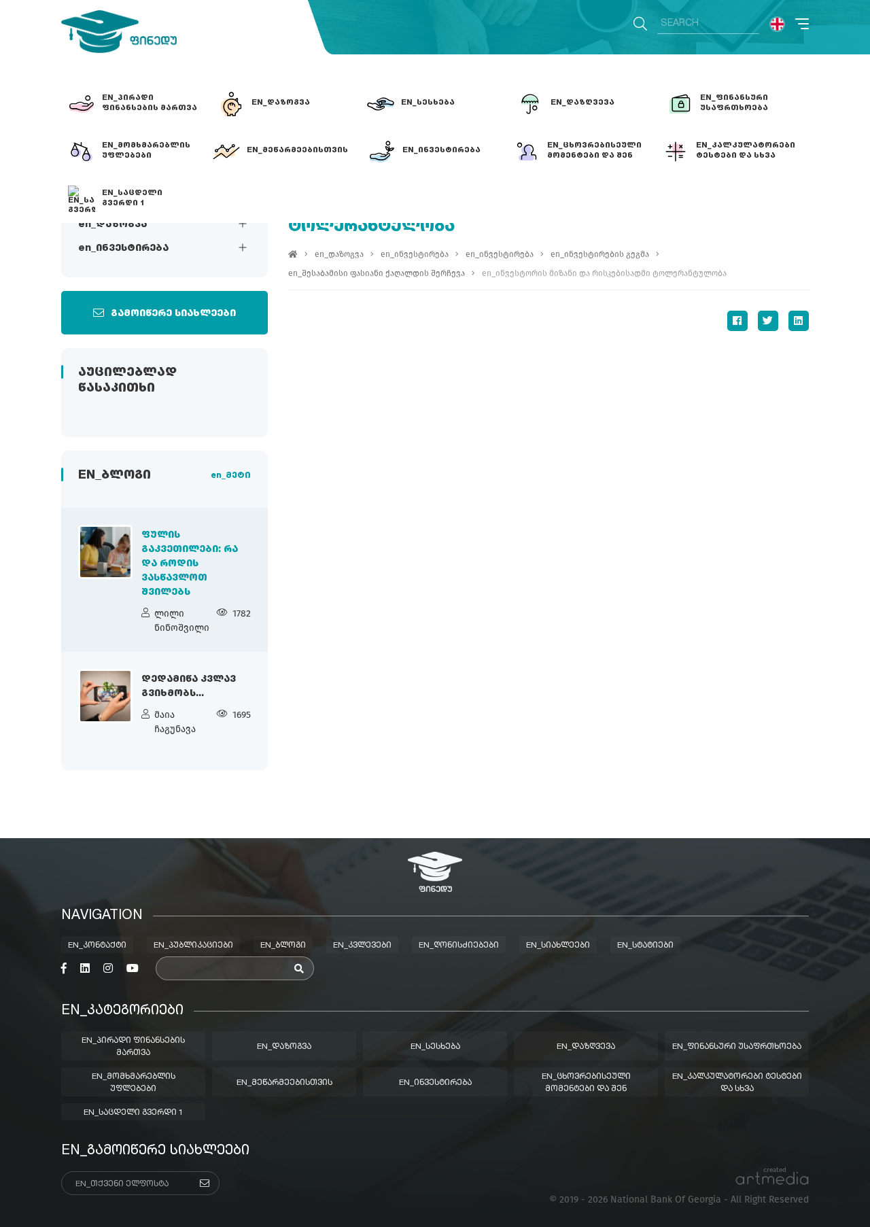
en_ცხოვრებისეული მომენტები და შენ (586, 1083)
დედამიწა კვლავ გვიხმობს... (188, 686)
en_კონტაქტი (97, 945)
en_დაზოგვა (112, 224)
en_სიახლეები (558, 945)
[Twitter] (768, 321)
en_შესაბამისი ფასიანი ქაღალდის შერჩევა (376, 273)
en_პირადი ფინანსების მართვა (133, 1047)
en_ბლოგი (283, 945)
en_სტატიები (645, 945)
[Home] (293, 254)
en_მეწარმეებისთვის (284, 1083)
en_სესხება (435, 1047)
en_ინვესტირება (123, 248)
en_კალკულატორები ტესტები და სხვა (737, 1083)
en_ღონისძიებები (459, 945)
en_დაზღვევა (586, 1047)
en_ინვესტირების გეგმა (600, 254)
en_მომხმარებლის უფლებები (133, 1083)
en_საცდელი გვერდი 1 (134, 1113)
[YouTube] (132, 969)
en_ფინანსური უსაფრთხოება (736, 1047)
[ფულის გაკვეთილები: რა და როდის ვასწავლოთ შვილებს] (105, 552)
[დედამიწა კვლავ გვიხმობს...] (105, 696)
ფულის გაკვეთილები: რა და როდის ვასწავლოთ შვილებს (189, 563)
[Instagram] (108, 969)
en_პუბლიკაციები (193, 945)
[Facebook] (737, 321)
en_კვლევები (362, 945)
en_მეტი (231, 476)
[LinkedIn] (798, 321)
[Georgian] (777, 24)
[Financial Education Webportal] (119, 31)
